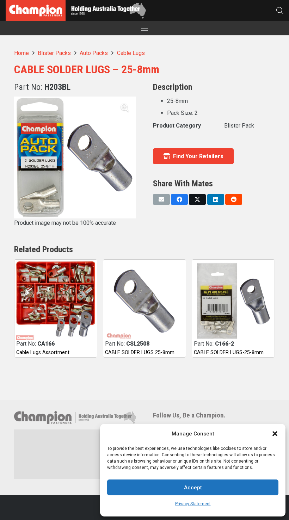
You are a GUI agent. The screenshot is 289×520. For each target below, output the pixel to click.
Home (21, 53)
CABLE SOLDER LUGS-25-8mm (229, 352)
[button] (274, 433)
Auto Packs (94, 53)
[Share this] (179, 199)
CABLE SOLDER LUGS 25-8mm (139, 352)
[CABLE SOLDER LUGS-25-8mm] (233, 300)
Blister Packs (54, 53)
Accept (193, 487)
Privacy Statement (193, 503)
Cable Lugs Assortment (42, 352)
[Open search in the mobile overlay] (279, 10)
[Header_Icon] (36, 10)
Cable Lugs (131, 53)
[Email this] (161, 199)
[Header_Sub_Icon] (108, 11)
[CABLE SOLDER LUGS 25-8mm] (144, 300)
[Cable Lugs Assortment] (55, 300)
